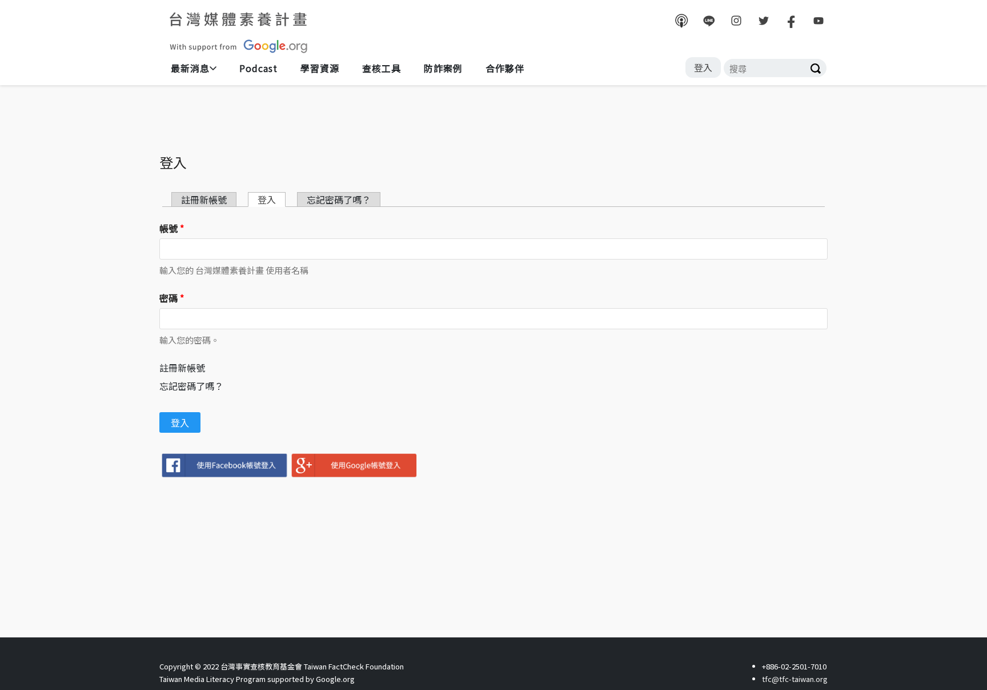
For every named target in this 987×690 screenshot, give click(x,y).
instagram (736, 20)
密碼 (171, 298)
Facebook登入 (224, 465)
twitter (764, 20)
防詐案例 (443, 68)
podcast (681, 20)
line (709, 20)
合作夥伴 (505, 68)
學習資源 (319, 68)
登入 (703, 67)
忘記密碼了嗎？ (191, 386)
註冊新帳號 (182, 367)
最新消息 (190, 68)
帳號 (171, 228)
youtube (818, 20)
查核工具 (381, 68)
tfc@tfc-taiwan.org (795, 678)
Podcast (258, 68)
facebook (791, 20)
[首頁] (239, 32)
